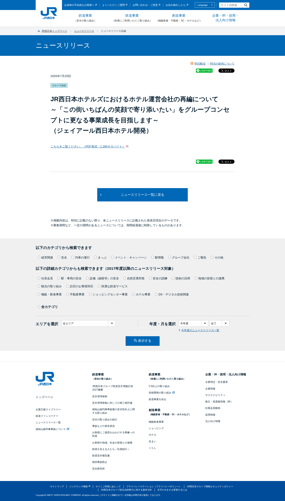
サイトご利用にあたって (108, 486)
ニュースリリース (84, 31)
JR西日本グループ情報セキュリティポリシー (210, 486)
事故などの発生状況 (103, 426)
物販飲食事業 (156, 422)
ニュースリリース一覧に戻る (142, 194)
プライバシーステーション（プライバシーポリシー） (153, 486)
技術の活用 (182, 278)
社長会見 (47, 278)
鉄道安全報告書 (101, 455)
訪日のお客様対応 (81, 286)
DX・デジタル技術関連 (174, 294)
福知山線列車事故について (51, 429)
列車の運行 (82, 257)
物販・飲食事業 (51, 294)
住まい (152, 441)
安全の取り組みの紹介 (104, 419)
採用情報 (210, 415)
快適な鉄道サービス (114, 286)
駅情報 (159, 257)
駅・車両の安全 (71, 278)
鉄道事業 (85, 18)
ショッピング (156, 428)
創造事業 (179, 18)
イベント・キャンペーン (131, 257)
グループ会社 (180, 257)
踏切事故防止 (99, 462)
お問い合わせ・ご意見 (145, 5)
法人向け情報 (212, 421)
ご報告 (202, 257)
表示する (144, 340)
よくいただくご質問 (113, 5)
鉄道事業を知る (157, 399)
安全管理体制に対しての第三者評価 (112, 403)
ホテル (152, 435)
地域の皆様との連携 (211, 278)
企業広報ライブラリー (48, 409)
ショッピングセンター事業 (110, 294)
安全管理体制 (99, 396)
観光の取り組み (51, 286)
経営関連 (47, 257)
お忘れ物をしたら (176, 5)
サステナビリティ (215, 395)
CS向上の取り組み (159, 386)
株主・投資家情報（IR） (219, 401)
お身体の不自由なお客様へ (79, 5)
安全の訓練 (160, 278)
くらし (152, 448)
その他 (218, 257)
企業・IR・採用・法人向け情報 (225, 18)
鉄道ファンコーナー (47, 416)
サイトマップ (57, 486)
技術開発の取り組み (160, 392)
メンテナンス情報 (78, 486)
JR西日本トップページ (54, 31)
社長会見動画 (212, 408)
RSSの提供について (222, 63)
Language (203, 5)
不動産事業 (77, 294)
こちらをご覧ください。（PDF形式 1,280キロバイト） (87, 146)
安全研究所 (98, 468)
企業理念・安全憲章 (216, 382)
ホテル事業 (143, 294)
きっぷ (102, 257)
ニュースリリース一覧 (48, 422)
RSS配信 (200, 63)
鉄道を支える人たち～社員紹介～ (111, 449)
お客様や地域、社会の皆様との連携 (112, 442)
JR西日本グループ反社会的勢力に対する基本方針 (126, 490)
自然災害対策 (136, 278)
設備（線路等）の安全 (104, 278)
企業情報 (210, 388)
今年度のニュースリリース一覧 (200, 330)
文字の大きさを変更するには (172, 490)
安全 (64, 257)
